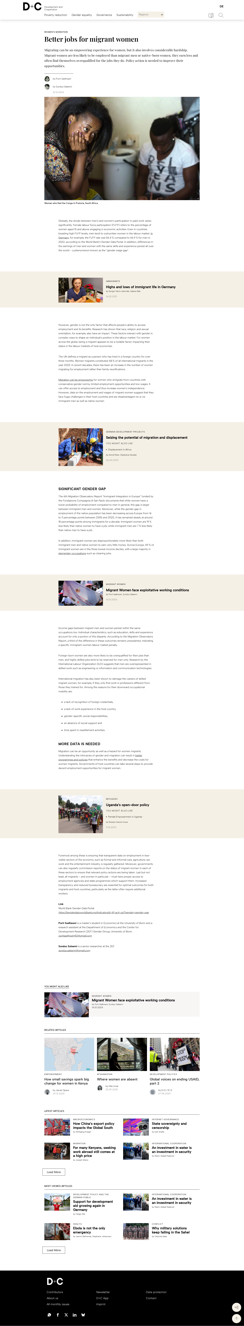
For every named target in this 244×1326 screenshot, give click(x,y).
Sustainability (124, 15)
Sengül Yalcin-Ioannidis (119, 291)
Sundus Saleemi (130, 594)
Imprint (100, 1304)
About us (52, 1298)
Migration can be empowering (75, 379)
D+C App (102, 1298)
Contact (151, 1298)
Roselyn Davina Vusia (118, 822)
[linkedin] (74, 1314)
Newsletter (103, 1292)
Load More (54, 1172)
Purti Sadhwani (115, 594)
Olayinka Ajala (161, 1236)
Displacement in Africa (119, 449)
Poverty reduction (55, 15)
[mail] (49, 1314)
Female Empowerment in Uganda (125, 816)
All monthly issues (58, 1304)
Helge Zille (80, 1214)
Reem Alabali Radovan (164, 1156)
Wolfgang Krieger (83, 1132)
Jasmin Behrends (83, 1236)
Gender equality (82, 15)
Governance (104, 15)
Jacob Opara (61, 1090)
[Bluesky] (83, 1314)
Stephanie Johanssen (101, 1236)
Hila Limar (111, 1086)
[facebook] (57, 1314)
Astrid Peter (114, 455)
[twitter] (66, 1314)
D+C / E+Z (165, 1090)
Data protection (156, 1292)
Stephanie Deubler (128, 455)
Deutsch (221, 6)
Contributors (55, 1292)
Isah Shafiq (159, 1132)
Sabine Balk (135, 291)
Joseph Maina (82, 1160)
